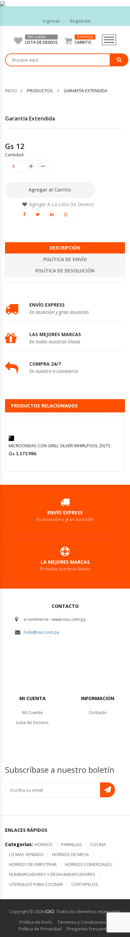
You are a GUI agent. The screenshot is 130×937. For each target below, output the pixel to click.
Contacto (98, 712)
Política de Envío (65, 259)
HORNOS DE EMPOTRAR (33, 864)
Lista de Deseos (32, 722)
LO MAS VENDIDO (26, 854)
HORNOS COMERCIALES (88, 864)
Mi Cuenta (32, 712)
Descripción (65, 248)
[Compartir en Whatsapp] (66, 214)
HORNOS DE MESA (70, 854)
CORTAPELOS (84, 884)
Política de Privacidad (40, 929)
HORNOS (44, 844)
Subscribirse (107, 789)
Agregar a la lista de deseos (61, 204)
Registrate (80, 21)
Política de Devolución (65, 270)
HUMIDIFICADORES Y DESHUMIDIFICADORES (52, 874)
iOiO (49, 911)
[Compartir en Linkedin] (52, 214)
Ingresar (51, 21)
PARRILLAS (71, 844)
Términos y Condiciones (82, 922)
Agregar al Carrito (50, 189)
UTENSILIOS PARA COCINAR (36, 884)
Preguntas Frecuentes (89, 929)
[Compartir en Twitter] (37, 214)
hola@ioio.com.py (41, 632)
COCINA (98, 844)
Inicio (11, 91)
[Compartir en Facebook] (24, 214)
